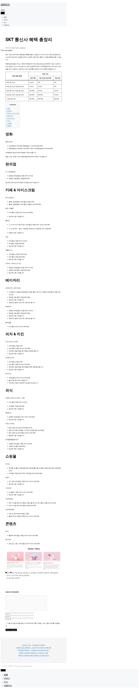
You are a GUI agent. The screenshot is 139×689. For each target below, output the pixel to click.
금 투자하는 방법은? (13, 578)
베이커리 (9, 116)
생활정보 (6, 25)
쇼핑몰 (9, 123)
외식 (8, 121)
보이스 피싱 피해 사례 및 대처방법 (18, 575)
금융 (5, 17)
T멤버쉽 (46, 573)
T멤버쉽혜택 (54, 573)
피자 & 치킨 (10, 118)
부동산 (6, 20)
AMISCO (5, 4)
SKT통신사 (26, 573)
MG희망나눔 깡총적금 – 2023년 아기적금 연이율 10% (33, 648)
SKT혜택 (40, 573)
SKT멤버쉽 (18, 573)
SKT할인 (34, 573)
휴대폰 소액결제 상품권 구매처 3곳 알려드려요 (33, 655)
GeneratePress (27, 666)
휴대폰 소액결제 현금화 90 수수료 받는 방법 (33, 653)
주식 (5, 22)
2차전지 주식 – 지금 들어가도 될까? (33, 645)
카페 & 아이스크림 (12, 113)
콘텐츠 (9, 126)
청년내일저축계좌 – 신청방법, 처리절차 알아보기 (33, 650)
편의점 (9, 111)
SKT (13, 573)
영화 (8, 108)
